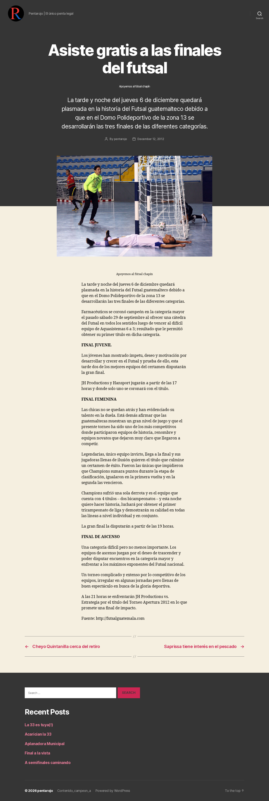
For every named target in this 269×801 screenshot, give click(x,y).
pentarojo (120, 139)
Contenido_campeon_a (74, 791)
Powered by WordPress (112, 791)
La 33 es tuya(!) (39, 725)
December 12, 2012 (150, 139)
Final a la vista (37, 753)
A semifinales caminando (48, 762)
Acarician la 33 (38, 734)
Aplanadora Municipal (45, 743)
